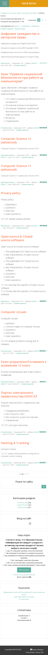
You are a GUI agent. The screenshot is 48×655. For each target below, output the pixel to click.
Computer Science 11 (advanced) (16, 167)
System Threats (22, 505)
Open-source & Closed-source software (17, 238)
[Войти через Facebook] (22, 523)
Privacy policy (11, 193)
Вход (38, 652)
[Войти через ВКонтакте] (18, 523)
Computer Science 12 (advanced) (16, 140)
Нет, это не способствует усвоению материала (25, 563)
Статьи (12, 13)
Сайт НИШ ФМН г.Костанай (24, 597)
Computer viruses (13, 312)
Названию (25, 26)
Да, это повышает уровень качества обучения (25, 551)
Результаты (17, 575)
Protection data (6, 128)
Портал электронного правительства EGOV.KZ (19, 394)
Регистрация (30, 652)
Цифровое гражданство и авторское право (20, 35)
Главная (4, 13)
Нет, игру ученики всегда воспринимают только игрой (25, 565)
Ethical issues (5, 63)
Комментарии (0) (20, 65)
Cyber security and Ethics (27, 13)
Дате (17, 26)
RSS (42, 652)
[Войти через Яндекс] (26, 523)
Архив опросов (29, 575)
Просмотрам (19, 29)
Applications (5, 301)
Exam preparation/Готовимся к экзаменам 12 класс (23, 363)
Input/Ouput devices (7, 155)
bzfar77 (34, 63)
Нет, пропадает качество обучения (25, 560)
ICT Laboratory (24, 599)
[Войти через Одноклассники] (34, 523)
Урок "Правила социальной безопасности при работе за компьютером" (22, 77)
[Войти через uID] (14, 523)
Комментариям (7, 29)
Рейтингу (35, 26)
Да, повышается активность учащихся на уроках (25, 553)
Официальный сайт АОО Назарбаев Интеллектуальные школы (24, 593)
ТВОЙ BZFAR (28, 3)
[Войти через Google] (30, 523)
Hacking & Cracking (15, 443)
